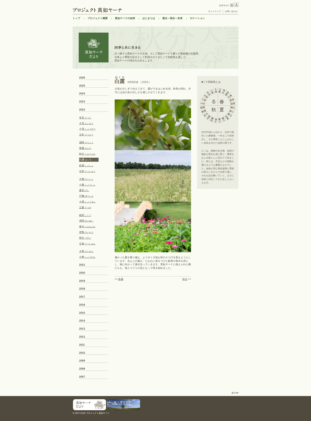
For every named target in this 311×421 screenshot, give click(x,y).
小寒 (87, 256)
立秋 (87, 171)
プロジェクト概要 (97, 18)
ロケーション (197, 18)
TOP (235, 393)
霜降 (86, 142)
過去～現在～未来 (172, 18)
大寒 (86, 251)
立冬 (86, 134)
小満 (87, 201)
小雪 (87, 128)
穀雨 (85, 215)
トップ (76, 18)
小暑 (87, 184)
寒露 (85, 148)
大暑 (86, 179)
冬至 (85, 117)
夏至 (84, 190)
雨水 (85, 237)
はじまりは (148, 18)
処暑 (120, 279)
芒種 (86, 196)
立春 (87, 243)
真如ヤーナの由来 (125, 18)
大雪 (86, 123)
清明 (86, 220)
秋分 (184, 279)
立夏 (85, 207)
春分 (87, 226)
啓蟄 (86, 232)
